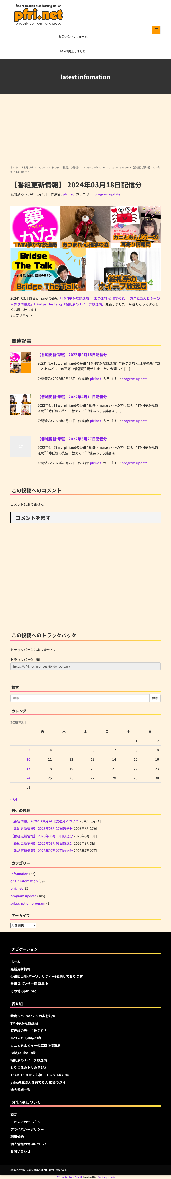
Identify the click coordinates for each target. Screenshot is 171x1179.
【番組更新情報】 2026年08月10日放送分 (41, 835)
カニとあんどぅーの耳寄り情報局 (35, 1045)
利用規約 (17, 1136)
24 (28, 777)
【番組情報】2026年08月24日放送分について (44, 820)
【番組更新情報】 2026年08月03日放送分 (41, 843)
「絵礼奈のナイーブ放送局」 (84, 303)
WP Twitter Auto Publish (70, 1177)
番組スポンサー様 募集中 (29, 983)
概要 (13, 1114)
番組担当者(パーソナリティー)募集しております (46, 976)
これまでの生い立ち (25, 1121)
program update (119, 167)
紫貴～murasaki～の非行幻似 (32, 1015)
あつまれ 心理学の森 (25, 1037)
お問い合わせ (20, 1151)
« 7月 (13, 799)
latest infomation (96, 167)
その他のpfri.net (23, 990)
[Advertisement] (85, 134)
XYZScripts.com (106, 1177)
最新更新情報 (20, 968)
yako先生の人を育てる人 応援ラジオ (38, 1082)
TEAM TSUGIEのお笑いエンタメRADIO (39, 1074)
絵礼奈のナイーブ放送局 (28, 1060)
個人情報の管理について (28, 1143)
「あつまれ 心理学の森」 (110, 298)
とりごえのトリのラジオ (28, 1067)
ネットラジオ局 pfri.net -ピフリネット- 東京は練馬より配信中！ (46, 167)
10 (28, 759)
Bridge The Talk (23, 1052)
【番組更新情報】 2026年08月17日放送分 (41, 828)
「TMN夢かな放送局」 (75, 298)
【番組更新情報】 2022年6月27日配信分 (72, 438)
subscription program (27, 903)
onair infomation (24, 880)
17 (28, 768)
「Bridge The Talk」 (49, 303)
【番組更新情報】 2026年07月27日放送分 (41, 850)
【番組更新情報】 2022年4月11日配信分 (72, 396)
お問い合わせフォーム (73, 36)
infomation (19, 873)
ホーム (15, 961)
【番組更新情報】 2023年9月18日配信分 (72, 354)
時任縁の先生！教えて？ (28, 1030)
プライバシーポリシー (27, 1129)
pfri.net (16, 888)
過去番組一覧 (20, 1089)
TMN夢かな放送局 (24, 1023)
